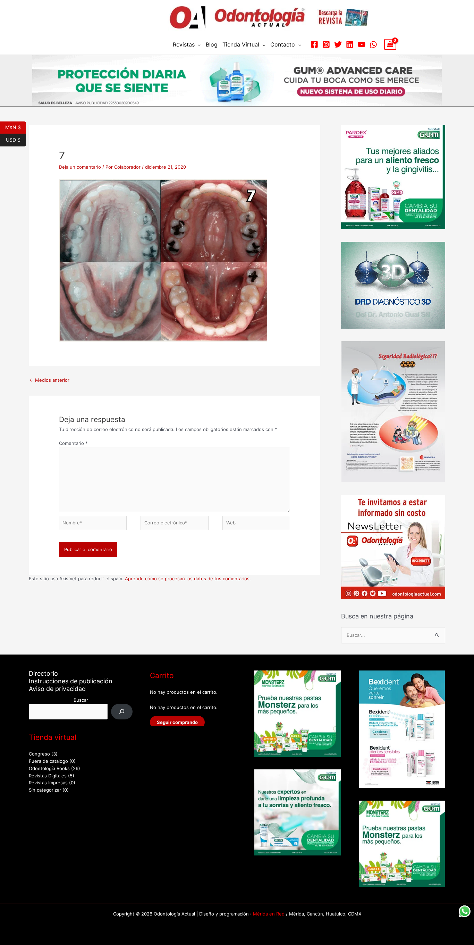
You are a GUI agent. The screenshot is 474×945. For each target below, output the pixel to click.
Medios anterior (49, 380)
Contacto (282, 44)
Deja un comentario (80, 167)
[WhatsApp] (373, 44)
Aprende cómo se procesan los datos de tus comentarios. (188, 578)
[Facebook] (314, 44)
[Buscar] (122, 711)
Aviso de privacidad (57, 688)
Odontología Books (49, 768)
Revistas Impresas (48, 782)
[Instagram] (326, 44)
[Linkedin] (350, 44)
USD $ (16, 139)
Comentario (73, 443)
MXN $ (15, 126)
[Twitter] (338, 44)
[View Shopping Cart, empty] (390, 44)
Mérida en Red (269, 914)
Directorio (43, 673)
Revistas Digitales (48, 775)
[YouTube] (361, 44)
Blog (212, 44)
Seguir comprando (177, 722)
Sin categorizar (45, 790)
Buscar (81, 700)
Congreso (39, 754)
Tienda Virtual (240, 44)
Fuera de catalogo (48, 761)
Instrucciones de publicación (70, 681)
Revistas (184, 44)
